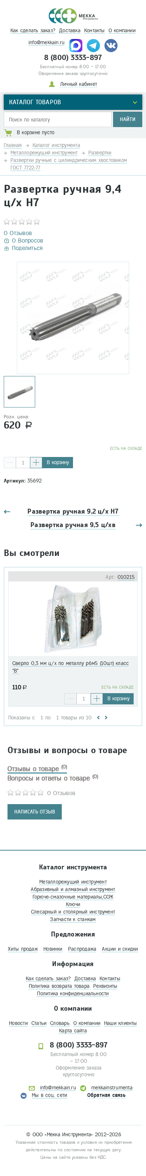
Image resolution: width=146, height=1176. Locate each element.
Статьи (38, 1023)
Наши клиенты (120, 1023)
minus (10, 462)
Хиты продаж (22, 949)
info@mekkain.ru (46, 42)
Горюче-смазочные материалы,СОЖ (73, 897)
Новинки (53, 949)
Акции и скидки (120, 949)
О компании (122, 30)
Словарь (60, 1023)
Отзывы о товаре (37, 769)
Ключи (73, 904)
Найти (128, 119)
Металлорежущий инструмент (73, 882)
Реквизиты (105, 986)
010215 (126, 577)
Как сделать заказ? (32, 30)
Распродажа (82, 949)
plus (36, 462)
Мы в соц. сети (49, 1095)
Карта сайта (72, 1031)
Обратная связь (106, 1095)
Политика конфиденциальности (73, 993)
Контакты (94, 30)
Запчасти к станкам (72, 919)
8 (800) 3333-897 (73, 58)
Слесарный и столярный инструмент (73, 912)
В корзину (58, 462)
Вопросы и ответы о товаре (52, 778)
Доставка (69, 30)
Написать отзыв (34, 812)
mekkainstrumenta (112, 1088)
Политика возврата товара (59, 986)
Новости (18, 1023)
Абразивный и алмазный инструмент (73, 889)
